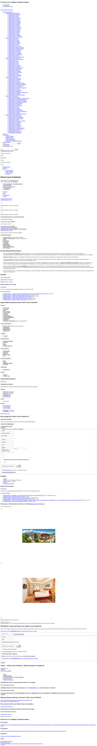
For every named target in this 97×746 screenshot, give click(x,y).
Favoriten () (7, 706)
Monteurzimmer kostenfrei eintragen (19, 731)
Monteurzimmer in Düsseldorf (14, 21)
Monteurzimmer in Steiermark (12, 38)
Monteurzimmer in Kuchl (13, 106)
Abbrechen (15, 653)
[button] (48, 208)
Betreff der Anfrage (6, 433)
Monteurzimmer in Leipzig (14, 20)
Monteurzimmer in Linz (13, 60)
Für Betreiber (6, 135)
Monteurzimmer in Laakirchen (14, 75)
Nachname (4, 442)
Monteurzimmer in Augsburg (14, 28)
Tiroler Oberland (6, 406)
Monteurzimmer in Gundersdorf (15, 53)
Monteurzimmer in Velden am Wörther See (17, 87)
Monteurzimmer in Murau (13, 40)
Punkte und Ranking (10, 138)
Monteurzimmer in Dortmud (14, 32)
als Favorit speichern (8, 184)
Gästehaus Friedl (22, 299)
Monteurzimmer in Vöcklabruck (15, 72)
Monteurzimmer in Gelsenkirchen (15, 36)
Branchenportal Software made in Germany (16, 743)
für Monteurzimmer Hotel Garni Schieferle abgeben (13, 687)
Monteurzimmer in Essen (13, 33)
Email (3, 444)
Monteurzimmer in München (14, 19)
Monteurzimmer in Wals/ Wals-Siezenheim (17, 99)
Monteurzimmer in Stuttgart (14, 30)
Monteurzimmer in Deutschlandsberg (16, 48)
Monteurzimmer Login (8, 6)
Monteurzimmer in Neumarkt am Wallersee (17, 111)
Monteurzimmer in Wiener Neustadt (15, 117)
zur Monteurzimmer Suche (6, 199)
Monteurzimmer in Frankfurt (14, 22)
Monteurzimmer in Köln (13, 16)
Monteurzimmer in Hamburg (14, 14)
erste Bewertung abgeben (6, 235)
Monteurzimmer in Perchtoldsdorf (15, 129)
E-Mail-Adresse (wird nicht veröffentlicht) (10, 642)
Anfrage (5, 196)
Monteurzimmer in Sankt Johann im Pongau (17, 100)
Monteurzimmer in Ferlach (14, 89)
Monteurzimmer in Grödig (13, 107)
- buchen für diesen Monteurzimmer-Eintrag (62, 693)
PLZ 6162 (11, 393)
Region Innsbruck (7, 405)
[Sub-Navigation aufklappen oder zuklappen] (13, 12)
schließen (13, 221)
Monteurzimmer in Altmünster (14, 74)
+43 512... (6, 281)
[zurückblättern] (1, 201)
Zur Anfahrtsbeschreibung (8, 483)
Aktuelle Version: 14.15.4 (37, 743)
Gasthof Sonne (21, 297)
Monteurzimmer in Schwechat (14, 123)
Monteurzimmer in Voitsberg (14, 42)
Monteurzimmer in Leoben (14, 44)
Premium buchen (9, 137)
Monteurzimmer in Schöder (14, 41)
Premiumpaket (4, 287)
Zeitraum (3, 447)
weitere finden (33, 687)
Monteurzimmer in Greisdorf (14, 52)
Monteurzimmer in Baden (13, 119)
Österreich (8, 396)
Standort (2, 372)
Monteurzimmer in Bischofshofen (15, 103)
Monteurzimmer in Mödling (14, 124)
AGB (15, 649)
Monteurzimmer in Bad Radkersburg (16, 57)
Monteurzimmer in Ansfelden (14, 66)
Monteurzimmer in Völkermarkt (15, 86)
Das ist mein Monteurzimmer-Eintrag (16, 700)
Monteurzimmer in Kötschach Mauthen (16, 94)
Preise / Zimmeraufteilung (6, 323)
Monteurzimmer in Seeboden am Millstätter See (18, 92)
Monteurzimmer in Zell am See (14, 104)
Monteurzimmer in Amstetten (14, 122)
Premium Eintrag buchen (32, 731)
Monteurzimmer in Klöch (13, 55)
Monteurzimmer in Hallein (13, 97)
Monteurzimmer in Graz (13, 39)
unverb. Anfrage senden (6, 181)
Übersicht (5, 191)
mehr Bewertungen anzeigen (6, 426)
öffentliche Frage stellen (19, 634)
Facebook (3, 741)
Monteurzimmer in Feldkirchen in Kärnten (17, 84)
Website (3, 430)
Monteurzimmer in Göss (13, 45)
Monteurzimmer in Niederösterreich (13, 115)
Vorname (3, 439)
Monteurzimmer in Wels (13, 62)
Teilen (5, 674)
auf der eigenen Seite (41, 693)
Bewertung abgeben (7, 185)
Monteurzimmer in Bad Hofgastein (15, 110)
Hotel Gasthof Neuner (26, 296)
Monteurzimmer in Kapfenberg (14, 46)
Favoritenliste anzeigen (5, 221)
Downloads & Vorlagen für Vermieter (13, 141)
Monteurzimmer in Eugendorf (14, 109)
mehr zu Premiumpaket (5, 291)
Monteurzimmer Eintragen (6, 714)
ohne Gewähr (34, 504)
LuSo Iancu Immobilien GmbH (37, 293)
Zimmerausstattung (4, 338)
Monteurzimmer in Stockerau (14, 126)
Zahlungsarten (3, 367)
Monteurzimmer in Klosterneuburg (15, 118)
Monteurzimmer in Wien (6, 724)
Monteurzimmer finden (8, 12)
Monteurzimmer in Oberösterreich (13, 58)
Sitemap (19, 736)
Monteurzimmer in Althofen (14, 93)
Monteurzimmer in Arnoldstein (14, 90)
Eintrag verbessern (7, 188)
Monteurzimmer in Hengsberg (14, 49)
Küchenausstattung (4, 348)
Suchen (18, 143)
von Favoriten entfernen (17, 184)
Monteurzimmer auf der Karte (7, 279)
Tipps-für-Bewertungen (11, 139)
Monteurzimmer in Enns (13, 73)
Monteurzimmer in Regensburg (14, 27)
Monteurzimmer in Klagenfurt (14, 79)
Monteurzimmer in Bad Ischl (14, 70)
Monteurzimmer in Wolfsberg (14, 81)
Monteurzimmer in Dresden (14, 26)
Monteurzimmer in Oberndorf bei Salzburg (17, 113)
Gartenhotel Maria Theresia (75, 500)
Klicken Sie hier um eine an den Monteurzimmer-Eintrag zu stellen (19, 631)
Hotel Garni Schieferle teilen (9, 186)
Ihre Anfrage (4, 435)
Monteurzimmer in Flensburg (14, 35)
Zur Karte (5, 482)
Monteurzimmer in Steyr (13, 64)
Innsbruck (8, 394)
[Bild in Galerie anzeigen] (9, 227)
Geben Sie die (7, 424)
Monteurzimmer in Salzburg (12, 96)
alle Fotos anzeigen (22, 229)
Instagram (7, 741)
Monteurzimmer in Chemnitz (14, 29)
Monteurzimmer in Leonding (14, 65)
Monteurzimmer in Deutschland (12, 13)
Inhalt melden (6, 189)
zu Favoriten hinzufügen (8, 677)
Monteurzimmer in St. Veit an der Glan (16, 85)
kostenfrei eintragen (10, 136)
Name (3, 639)
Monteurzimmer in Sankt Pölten (15, 116)
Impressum (3, 736)
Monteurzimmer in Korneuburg (15, 131)
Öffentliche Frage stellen (8, 679)
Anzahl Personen (5, 449)
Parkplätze (3, 333)
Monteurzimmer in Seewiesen (14, 51)
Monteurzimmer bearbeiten (6, 731)
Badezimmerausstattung (5, 358)
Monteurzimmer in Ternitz (13, 130)
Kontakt (8, 413)
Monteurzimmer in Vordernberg (15, 54)
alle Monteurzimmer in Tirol (6, 198)
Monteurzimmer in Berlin (13, 15)
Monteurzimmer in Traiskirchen (15, 125)
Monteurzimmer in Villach (13, 80)
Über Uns (5, 133)
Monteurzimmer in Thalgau (14, 112)
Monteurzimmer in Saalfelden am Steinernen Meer (18, 98)
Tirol (10, 395)
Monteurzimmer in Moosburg (14, 78)
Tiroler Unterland (6, 408)
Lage (4, 192)
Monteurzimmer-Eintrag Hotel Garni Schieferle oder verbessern (15, 693)
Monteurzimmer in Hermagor (14, 91)
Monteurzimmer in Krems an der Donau (16, 120)
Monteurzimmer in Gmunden (14, 71)
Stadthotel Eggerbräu (25, 294)
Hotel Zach (19, 496)
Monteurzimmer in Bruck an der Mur (16, 47)
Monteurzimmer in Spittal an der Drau (16, 83)
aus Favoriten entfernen (18, 677)
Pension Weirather (23, 298)
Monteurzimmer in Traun (13, 61)
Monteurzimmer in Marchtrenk (14, 68)
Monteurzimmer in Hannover (14, 17)
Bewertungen (6, 195)
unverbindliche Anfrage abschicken (8, 472)
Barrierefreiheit (6, 5)
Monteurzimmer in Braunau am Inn (15, 67)
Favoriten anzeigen (7, 678)
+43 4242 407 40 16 (62, 731)
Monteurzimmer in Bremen (14, 25)
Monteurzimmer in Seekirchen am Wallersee (17, 102)
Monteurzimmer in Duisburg (14, 23)
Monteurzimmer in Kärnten (11, 77)
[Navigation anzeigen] (1, 672)
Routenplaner (3, 381)
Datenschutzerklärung (7, 470)
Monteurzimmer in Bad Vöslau (14, 132)
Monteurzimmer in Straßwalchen (15, 105)
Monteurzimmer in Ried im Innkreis (15, 59)
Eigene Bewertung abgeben (6, 419)
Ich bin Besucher (10, 701)
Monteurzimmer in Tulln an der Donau (16, 128)
